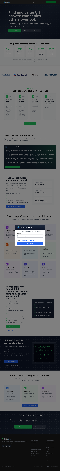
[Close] (43, 226)
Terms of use (24, 240)
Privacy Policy (31, 240)
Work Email (19, 233)
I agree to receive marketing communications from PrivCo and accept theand (30, 240)
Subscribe (29, 243)
